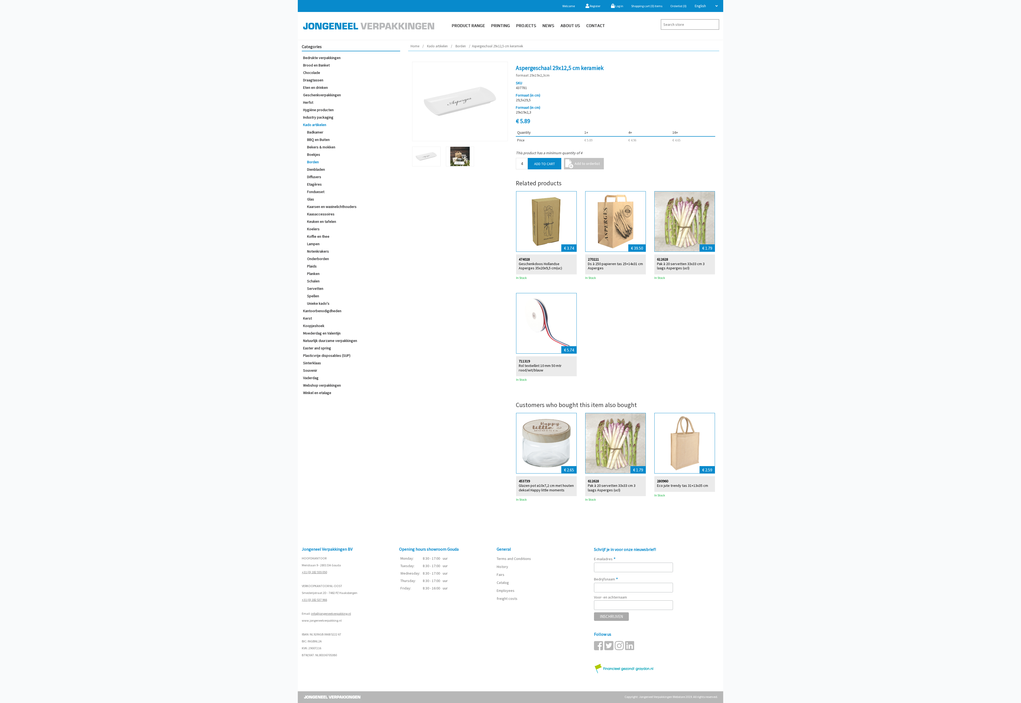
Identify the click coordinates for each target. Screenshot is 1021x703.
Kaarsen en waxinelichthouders (332, 206)
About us (570, 25)
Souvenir (310, 370)
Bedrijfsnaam (606, 579)
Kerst (307, 318)
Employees (505, 590)
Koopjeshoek (313, 325)
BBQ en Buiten (318, 139)
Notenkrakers (318, 251)
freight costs (507, 598)
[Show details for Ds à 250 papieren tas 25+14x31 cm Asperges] (615, 221)
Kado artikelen (314, 124)
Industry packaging (318, 117)
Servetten (315, 288)
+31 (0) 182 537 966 (314, 600)
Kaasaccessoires (320, 214)
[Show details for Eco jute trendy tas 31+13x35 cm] (684, 443)
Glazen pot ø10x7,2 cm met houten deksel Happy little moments (546, 487)
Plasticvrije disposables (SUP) (326, 355)
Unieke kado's (318, 303)
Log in (619, 6)
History (502, 566)
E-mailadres (605, 559)
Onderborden (318, 258)
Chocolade (311, 72)
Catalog (503, 582)
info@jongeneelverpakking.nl (331, 614)
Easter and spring (317, 348)
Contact (595, 25)
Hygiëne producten (318, 109)
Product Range (468, 25)
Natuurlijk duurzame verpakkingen (330, 340)
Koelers (313, 229)
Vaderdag (311, 377)
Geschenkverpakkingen (322, 95)
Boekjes (313, 154)
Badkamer (315, 132)
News (548, 25)
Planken (313, 273)
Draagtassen (313, 80)
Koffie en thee (318, 236)
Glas (310, 199)
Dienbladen (316, 169)
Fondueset (315, 191)
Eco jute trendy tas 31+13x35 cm (682, 485)
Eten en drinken (315, 87)
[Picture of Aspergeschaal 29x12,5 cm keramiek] (460, 101)
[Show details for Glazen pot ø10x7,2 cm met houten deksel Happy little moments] (546, 443)
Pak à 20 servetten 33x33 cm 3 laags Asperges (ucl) (681, 266)
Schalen (313, 281)
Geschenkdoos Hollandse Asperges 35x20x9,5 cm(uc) (540, 266)
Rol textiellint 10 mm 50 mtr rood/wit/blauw (540, 368)
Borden (313, 162)
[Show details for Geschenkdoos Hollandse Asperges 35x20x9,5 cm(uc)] (546, 221)
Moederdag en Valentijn (322, 333)
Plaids (312, 266)
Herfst (308, 102)
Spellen (313, 296)
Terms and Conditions (514, 558)
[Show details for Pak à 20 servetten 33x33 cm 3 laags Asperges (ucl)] (684, 221)
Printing (500, 25)
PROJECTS (526, 25)
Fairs (500, 574)
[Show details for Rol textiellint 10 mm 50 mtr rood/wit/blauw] (546, 323)
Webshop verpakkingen (322, 385)
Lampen (313, 243)
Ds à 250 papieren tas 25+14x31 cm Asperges (615, 266)
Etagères (314, 184)
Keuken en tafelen (321, 221)
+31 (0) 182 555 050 (314, 572)
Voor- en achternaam (610, 597)
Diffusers (314, 176)
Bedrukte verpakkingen (322, 57)
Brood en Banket (316, 65)
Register (594, 6)
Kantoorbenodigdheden (322, 310)
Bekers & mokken (321, 147)
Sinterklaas (312, 363)
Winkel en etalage (317, 392)
